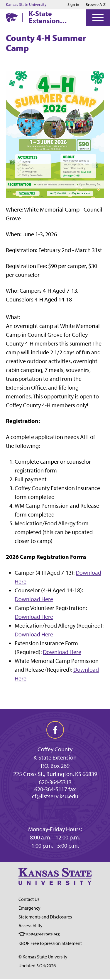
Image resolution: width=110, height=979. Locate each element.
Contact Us (28, 899)
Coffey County (55, 749)
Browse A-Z (96, 4)
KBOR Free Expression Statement (50, 943)
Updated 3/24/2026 (37, 965)
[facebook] (55, 730)
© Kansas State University (42, 957)
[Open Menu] (98, 17)
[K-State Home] (12, 17)
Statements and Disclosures (45, 917)
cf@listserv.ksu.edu (55, 796)
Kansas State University (26, 4)
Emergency (29, 908)
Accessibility (30, 925)
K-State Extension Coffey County (51, 17)
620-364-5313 (55, 782)
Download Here (34, 599)
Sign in (73, 4)
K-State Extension (55, 757)
